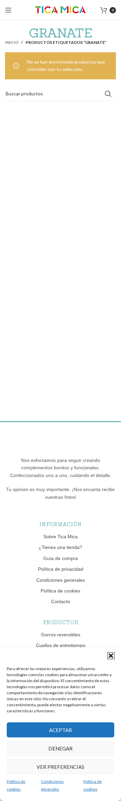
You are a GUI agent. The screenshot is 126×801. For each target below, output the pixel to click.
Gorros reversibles (60, 634)
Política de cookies (60, 590)
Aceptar (60, 730)
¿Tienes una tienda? (60, 547)
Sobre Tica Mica (60, 536)
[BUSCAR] (108, 93)
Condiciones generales (60, 580)
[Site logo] (60, 9)
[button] (111, 655)
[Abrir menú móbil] (8, 10)
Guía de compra (60, 558)
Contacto (60, 601)
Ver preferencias (60, 767)
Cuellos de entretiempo (60, 645)
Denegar (60, 748)
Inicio (11, 42)
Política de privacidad (60, 569)
